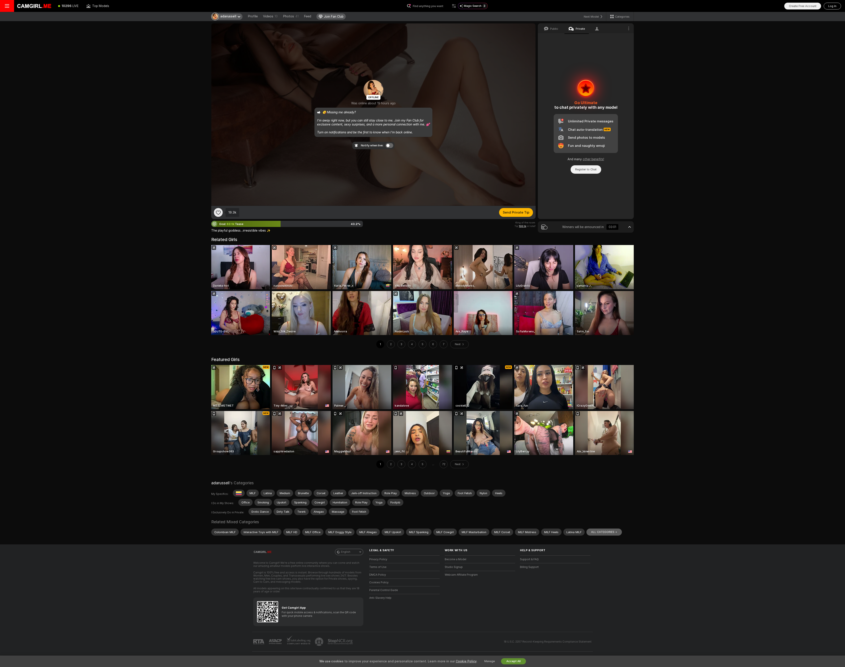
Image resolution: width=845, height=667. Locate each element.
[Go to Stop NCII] (341, 641)
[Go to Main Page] (34, 6)
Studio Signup (454, 567)
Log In (832, 6)
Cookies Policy (379, 582)
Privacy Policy (378, 559)
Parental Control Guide (383, 590)
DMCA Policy (377, 574)
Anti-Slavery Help (380, 597)
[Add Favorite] (218, 212)
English (345, 551)
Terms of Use (377, 567)
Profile (253, 16)
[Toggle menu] (7, 6)
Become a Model (455, 559)
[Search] (454, 6)
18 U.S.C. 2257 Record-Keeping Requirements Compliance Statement (548, 641)
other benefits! (593, 159)
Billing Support (529, 567)
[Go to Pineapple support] (319, 642)
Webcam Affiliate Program (461, 574)
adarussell (220, 483)
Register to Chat (586, 169)
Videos (270, 16)
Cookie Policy (466, 661)
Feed (307, 16)
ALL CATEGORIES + (604, 532)
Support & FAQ (529, 559)
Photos (291, 16)
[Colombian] (239, 493)
